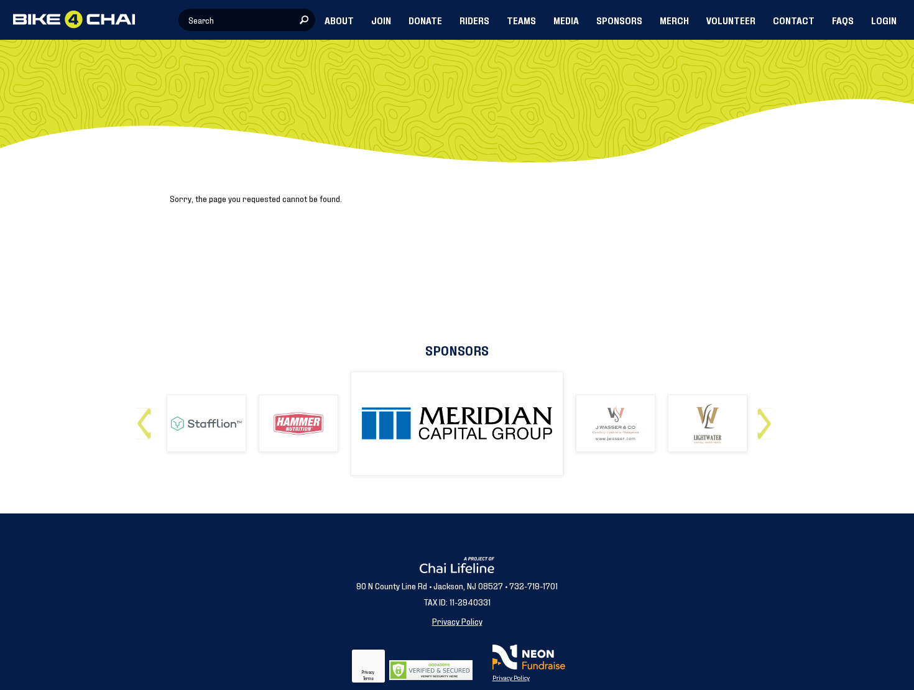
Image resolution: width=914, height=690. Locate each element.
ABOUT (339, 19)
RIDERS (474, 19)
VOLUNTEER (730, 19)
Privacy (368, 671)
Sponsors (457, 349)
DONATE (425, 19)
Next (767, 419)
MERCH (674, 19)
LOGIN (884, 19)
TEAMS (521, 19)
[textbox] (246, 20)
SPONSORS (619, 19)
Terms (368, 678)
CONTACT (794, 19)
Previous (147, 419)
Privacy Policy (457, 620)
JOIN (381, 19)
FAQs (843, 19)
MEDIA (566, 19)
